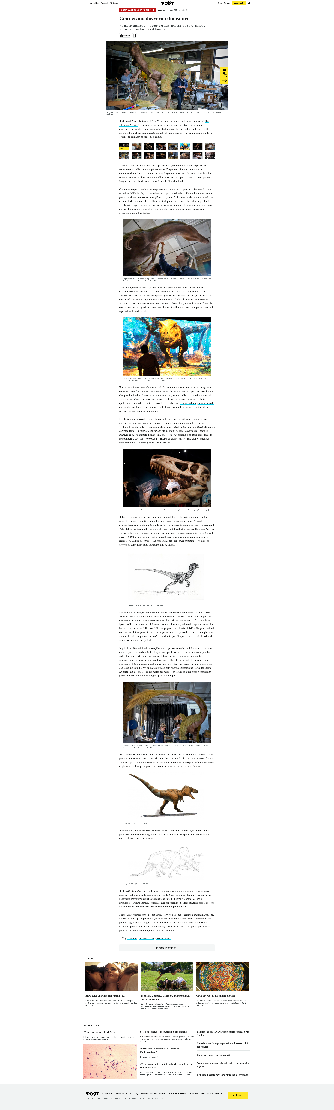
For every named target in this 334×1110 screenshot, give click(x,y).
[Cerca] (111, 3)
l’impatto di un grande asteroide (197, 403)
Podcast (104, 3)
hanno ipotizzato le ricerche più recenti (147, 189)
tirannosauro (163, 938)
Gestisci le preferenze (153, 1093)
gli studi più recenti (179, 664)
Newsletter (94, 3)
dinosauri (132, 938)
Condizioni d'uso (178, 1093)
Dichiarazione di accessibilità (206, 1093)
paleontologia (146, 938)
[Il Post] (167, 3)
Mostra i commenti (167, 947)
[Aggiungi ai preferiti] (134, 35)
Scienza (162, 10)
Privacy (134, 1093)
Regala (227, 3)
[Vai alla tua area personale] (249, 3)
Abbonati (239, 3)
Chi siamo (107, 1093)
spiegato (123, 521)
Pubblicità (121, 1093)
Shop (220, 3)
